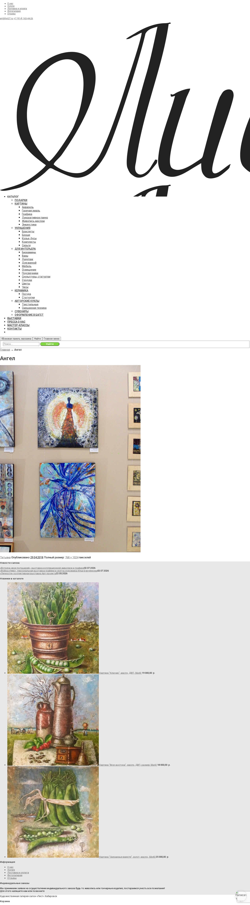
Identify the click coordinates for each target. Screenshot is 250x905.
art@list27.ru (6, 18)
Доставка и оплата (17, 8)
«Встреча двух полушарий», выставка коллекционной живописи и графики (42, 568)
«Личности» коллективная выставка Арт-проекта (28, 573)
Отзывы (11, 13)
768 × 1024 (71, 557)
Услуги (10, 6)
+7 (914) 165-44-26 (23, 18)
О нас (10, 3)
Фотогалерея (14, 11)
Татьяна (5, 557)
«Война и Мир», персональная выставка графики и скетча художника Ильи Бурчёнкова (48, 570)
